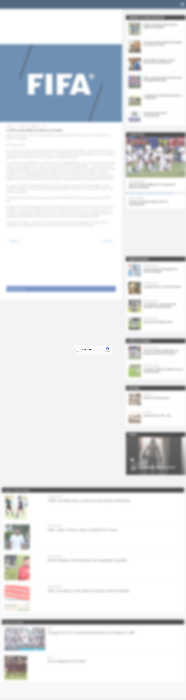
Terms (109, 353)
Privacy (105, 353)
